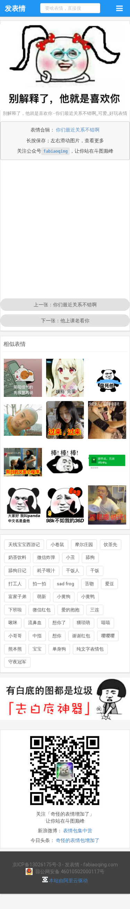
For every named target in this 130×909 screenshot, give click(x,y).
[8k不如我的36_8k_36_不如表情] (65, 505)
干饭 (94, 570)
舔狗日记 (17, 570)
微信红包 (42, 609)
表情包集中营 (77, 830)
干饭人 (72, 570)
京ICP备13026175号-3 (36, 864)
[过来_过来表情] (65, 420)
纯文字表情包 (90, 649)
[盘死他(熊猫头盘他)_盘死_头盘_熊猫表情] (107, 378)
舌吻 (89, 583)
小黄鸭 (88, 596)
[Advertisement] (65, 230)
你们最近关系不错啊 (77, 130)
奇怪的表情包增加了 (77, 840)
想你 (56, 635)
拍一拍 (39, 583)
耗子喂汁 (46, 570)
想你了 (59, 622)
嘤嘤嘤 (108, 635)
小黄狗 (63, 596)
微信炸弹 (46, 557)
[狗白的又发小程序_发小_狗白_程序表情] (23, 462)
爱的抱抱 (70, 609)
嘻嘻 (105, 622)
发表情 (15, 8)
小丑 (70, 557)
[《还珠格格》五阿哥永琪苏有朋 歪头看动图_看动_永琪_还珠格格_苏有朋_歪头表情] (23, 420)
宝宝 (37, 649)
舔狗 (90, 557)
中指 (37, 635)
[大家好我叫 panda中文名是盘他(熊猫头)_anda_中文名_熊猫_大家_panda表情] (23, 505)
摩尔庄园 (84, 544)
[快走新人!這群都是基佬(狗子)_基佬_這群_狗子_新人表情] (107, 420)
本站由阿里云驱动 (68, 880)
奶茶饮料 (17, 557)
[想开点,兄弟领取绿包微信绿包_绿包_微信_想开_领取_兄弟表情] (107, 462)
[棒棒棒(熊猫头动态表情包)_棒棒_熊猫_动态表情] (65, 462)
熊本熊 (15, 649)
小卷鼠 (57, 544)
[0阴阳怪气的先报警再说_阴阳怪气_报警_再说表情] (23, 378)
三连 (94, 609)
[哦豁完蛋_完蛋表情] (65, 378)
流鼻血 (35, 622)
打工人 (15, 583)
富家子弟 (17, 596)
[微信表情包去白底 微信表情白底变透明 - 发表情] (65, 723)
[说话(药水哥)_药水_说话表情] (107, 505)
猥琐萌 (83, 622)
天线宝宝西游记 (24, 544)
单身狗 (59, 649)
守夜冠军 (17, 661)
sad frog (65, 583)
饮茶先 (110, 544)
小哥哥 (15, 635)
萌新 (41, 596)
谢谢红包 (81, 635)
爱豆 (109, 583)
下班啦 (15, 609)
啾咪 (12, 622)
